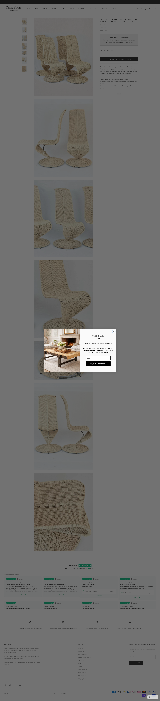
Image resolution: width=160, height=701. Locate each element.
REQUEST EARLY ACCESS (98, 364)
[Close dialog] (113, 331)
